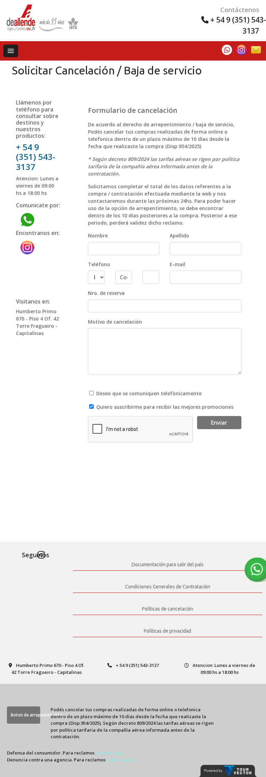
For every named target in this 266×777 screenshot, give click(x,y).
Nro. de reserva (106, 293)
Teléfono (99, 264)
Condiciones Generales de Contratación (167, 586)
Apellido (179, 235)
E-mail (177, 264)
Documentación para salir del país (168, 564)
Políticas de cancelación (167, 609)
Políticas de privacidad (167, 631)
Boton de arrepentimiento (25, 715)
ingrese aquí (110, 753)
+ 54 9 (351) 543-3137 (35, 157)
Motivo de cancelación (115, 321)
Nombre (98, 235)
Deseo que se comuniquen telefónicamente (149, 393)
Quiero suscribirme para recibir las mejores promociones (164, 407)
